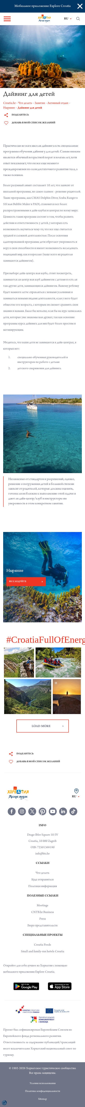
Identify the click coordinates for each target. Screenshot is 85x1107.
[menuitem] (26, 986)
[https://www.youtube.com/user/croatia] (53, 811)
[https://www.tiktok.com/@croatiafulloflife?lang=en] (73, 811)
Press (42, 919)
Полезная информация (42, 886)
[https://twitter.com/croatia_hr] (32, 811)
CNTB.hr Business (42, 912)
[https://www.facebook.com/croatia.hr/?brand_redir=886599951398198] (12, 811)
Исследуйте (17, 582)
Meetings (42, 905)
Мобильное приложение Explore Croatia (42, 6)
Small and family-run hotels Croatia (42, 951)
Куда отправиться (42, 879)
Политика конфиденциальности (42, 1091)
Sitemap (42, 1099)
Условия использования (43, 1083)
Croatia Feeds (42, 945)
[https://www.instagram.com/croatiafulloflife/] (22, 811)
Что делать (42, 873)
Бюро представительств (42, 925)
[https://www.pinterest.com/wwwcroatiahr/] (42, 811)
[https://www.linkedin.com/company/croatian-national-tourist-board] (63, 811)
